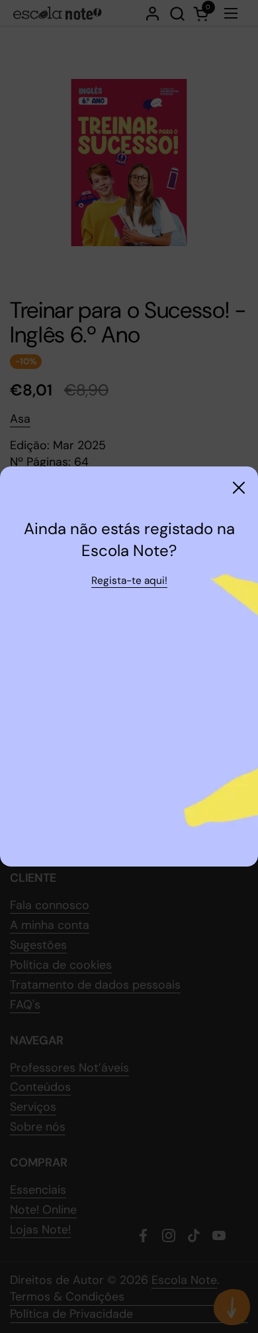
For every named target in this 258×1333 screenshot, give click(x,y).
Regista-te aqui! (129, 580)
